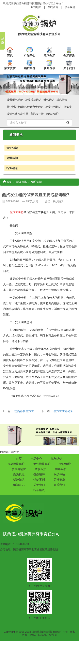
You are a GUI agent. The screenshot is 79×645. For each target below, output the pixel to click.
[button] (6, 84)
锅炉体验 (69, 55)
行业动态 (12, 168)
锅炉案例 (29, 68)
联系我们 (69, 7)
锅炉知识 (12, 148)
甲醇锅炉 (65, 463)
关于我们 (69, 68)
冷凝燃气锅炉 (15, 99)
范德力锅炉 (52, 113)
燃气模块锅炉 (41, 463)
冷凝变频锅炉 (53, 106)
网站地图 (36, 7)
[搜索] (68, 122)
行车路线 (39, 490)
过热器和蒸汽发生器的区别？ (32, 411)
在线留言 (53, 7)
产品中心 (29, 55)
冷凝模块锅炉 (33, 99)
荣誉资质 (10, 68)
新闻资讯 (49, 68)
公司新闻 (12, 158)
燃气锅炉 (49, 55)
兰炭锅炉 (40, 469)
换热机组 (19, 474)
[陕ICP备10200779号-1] (43, 634)
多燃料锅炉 (19, 469)
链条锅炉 (39, 474)
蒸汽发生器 (37, 113)
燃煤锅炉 (60, 469)
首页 (10, 55)
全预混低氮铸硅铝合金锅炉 (27, 106)
